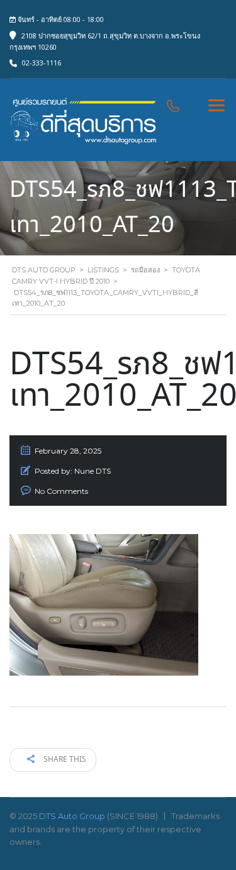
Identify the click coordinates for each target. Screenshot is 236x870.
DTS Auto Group (72, 816)
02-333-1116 (41, 62)
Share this (64, 759)
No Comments (61, 491)
